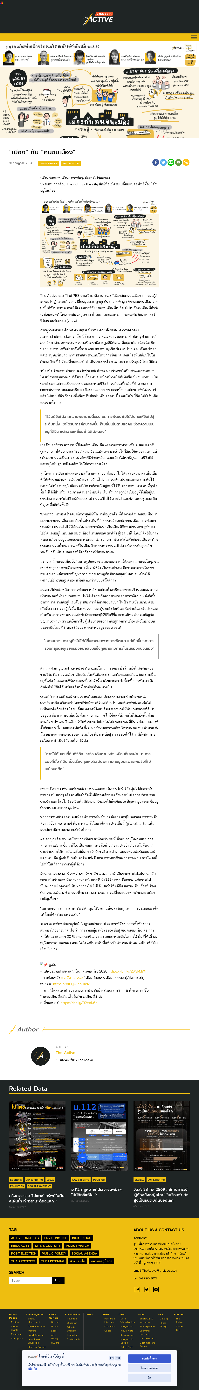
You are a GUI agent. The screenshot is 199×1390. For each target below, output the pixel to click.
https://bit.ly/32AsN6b (79, 1003)
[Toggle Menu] (194, 37)
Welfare (32, 1330)
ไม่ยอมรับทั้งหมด (149, 1368)
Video (141, 1314)
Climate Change (71, 1329)
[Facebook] (137, 1289)
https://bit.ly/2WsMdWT (127, 971)
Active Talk (179, 1328)
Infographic (126, 1326)
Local (50, 1179)
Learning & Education (34, 1341)
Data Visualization (127, 1320)
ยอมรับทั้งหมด (149, 1358)
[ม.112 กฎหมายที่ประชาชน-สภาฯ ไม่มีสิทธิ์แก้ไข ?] (99, 1137)
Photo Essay (163, 1324)
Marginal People (37, 1346)
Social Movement (39, 1186)
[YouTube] (156, 1289)
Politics (99, 1179)
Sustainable (73, 1339)
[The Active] (97, 19)
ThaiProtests (23, 1261)
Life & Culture (47, 1246)
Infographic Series (126, 1341)
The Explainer (147, 1326)
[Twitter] (163, 164)
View (160, 1314)
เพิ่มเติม (32, 1368)
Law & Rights (48, 163)
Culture (55, 1342)
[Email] (178, 164)
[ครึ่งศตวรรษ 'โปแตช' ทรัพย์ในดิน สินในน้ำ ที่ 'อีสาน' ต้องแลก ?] (37, 1137)
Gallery (164, 1318)
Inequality (20, 1246)
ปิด (149, 1378)
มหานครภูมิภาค (101, 1261)
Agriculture (73, 1334)
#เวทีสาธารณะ (72, 977)
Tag (13, 1230)
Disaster (72, 1322)
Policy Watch (77, 1246)
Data (122, 1314)
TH (118, 1358)
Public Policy (54, 1253)
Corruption (17, 1338)
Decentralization (37, 1326)
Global (139, 1179)
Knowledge (127, 1334)
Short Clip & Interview (146, 1320)
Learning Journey (145, 1332)
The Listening (53, 1261)
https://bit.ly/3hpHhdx (71, 984)
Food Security (36, 1334)
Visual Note (71, 163)
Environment (55, 1238)
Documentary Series (147, 1344)
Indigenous (81, 1238)
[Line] (171, 164)
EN (112, 1358)
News (89, 1314)
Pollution (17, 1186)
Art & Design (55, 1336)
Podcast (179, 1314)
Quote (107, 1330)
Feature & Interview (109, 1320)
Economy (16, 1179)
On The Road (147, 1338)
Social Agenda (84, 1253)
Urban (54, 1326)
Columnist (110, 1326)
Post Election (23, 1253)
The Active (65, 1053)
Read (105, 1314)
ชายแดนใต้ (77, 1261)
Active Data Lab (25, 1238)
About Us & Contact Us (159, 1229)
